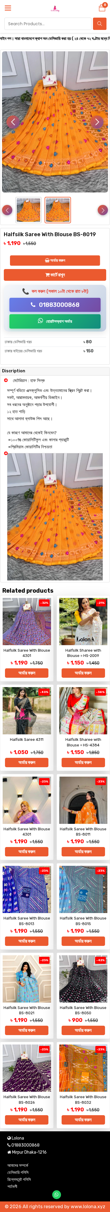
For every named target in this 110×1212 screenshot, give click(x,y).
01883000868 (58, 304)
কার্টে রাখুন (57, 275)
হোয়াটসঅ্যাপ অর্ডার (58, 321)
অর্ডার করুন (57, 260)
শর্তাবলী (12, 1186)
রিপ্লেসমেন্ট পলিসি (19, 1179)
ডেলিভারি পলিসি (17, 1172)
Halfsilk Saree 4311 (26, 739)
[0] (102, 9)
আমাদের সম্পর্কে (17, 1165)
